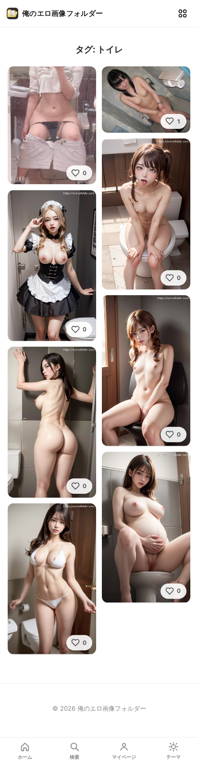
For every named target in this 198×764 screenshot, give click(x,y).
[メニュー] (182, 13)
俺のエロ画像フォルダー (62, 13)
